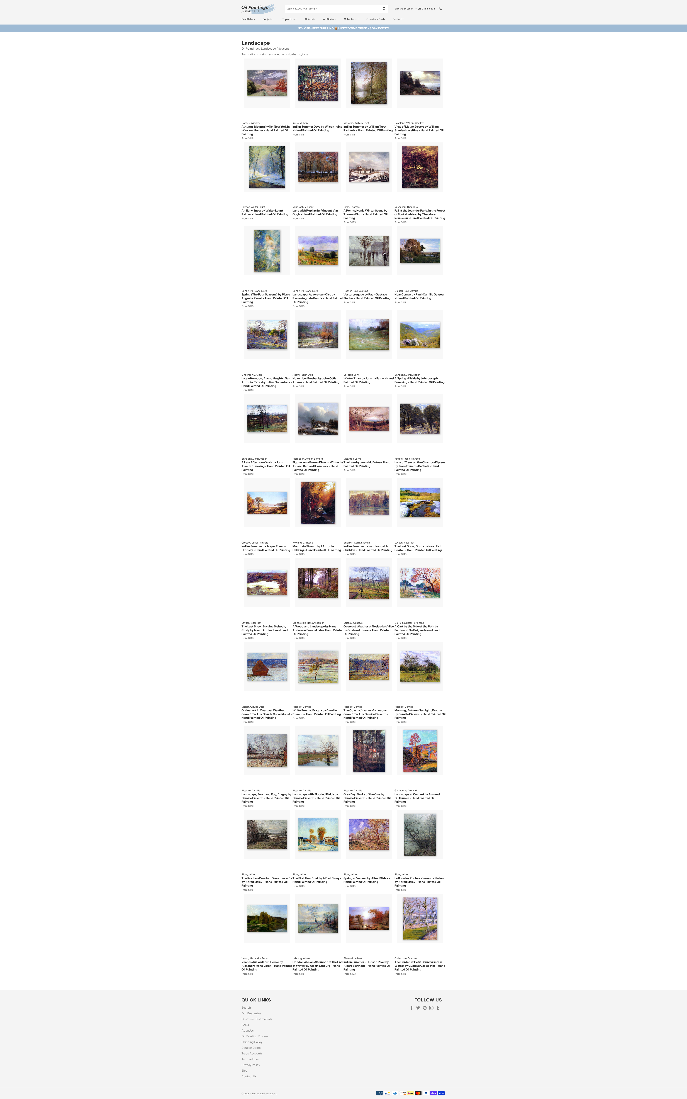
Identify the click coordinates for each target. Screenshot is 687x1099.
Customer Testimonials (257, 1019)
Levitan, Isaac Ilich (404, 542)
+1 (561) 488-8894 (425, 8)
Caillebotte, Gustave (405, 958)
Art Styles (329, 19)
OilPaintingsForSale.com (263, 1093)
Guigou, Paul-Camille (406, 290)
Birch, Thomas (352, 206)
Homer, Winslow (251, 123)
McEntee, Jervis (352, 458)
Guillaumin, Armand (405, 790)
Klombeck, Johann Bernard (308, 458)
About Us (248, 1030)
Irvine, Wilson (300, 123)
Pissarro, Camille (302, 706)
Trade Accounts (252, 1053)
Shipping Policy (252, 1042)
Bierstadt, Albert (353, 958)
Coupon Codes (251, 1047)
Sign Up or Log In (404, 8)
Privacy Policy (251, 1065)
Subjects (268, 19)
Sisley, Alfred (249, 874)
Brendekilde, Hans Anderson (308, 622)
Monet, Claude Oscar (253, 706)
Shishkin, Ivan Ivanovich (357, 542)
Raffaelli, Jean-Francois (407, 458)
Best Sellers (248, 19)
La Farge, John (351, 374)
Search (246, 1007)
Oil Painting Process (255, 1036)
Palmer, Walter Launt (253, 206)
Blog (244, 1070)
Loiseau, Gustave (353, 622)
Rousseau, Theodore (406, 206)
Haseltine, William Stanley (408, 123)
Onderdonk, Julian (252, 374)
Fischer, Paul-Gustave (356, 290)
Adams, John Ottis (303, 374)
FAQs (245, 1025)
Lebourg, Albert (301, 958)
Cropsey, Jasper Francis (255, 542)
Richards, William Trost (356, 123)
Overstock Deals (375, 19)
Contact (397, 19)
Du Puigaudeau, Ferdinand (409, 622)
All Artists (309, 19)
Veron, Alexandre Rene (254, 958)
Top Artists (288, 19)
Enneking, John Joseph (407, 374)
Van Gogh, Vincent (303, 206)
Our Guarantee (251, 1013)
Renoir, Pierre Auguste (254, 290)
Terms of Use (250, 1059)
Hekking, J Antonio (303, 542)
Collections (350, 19)
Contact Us (249, 1076)
